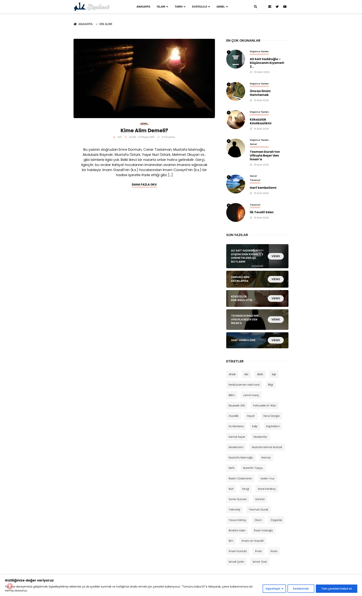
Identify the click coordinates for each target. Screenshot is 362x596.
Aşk (274, 374)
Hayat (251, 416)
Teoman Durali (258, 509)
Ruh (231, 489)
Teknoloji (234, 509)
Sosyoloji (199, 6)
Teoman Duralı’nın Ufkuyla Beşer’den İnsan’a (265, 155)
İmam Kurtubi (238, 551)
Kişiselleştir (273, 589)
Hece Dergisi (271, 416)
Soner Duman (238, 499)
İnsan (274, 551)
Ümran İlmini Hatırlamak (260, 93)
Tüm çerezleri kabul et (336, 589)
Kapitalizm (273, 426)
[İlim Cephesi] (92, 6)
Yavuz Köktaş (237, 520)
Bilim (232, 395)
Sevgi (245, 489)
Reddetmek (301, 589)
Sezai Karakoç (267, 489)
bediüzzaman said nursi (244, 385)
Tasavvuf (255, 180)
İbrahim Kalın (237, 530)
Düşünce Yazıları (259, 51)
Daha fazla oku (144, 184)
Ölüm (258, 520)
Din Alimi (105, 24)
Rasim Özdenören (240, 478)
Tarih (179, 6)
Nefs (232, 468)
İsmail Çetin (236, 562)
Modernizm (236, 447)
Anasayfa (143, 6)
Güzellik (234, 416)
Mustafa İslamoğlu (241, 457)
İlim (231, 541)
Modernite (260, 437)
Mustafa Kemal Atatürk (267, 447)
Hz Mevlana (236, 426)
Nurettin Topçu (253, 468)
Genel (220, 6)
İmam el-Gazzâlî (253, 541)
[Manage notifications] (10, 586)
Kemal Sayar (237, 437)
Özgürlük (276, 520)
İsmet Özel (260, 562)
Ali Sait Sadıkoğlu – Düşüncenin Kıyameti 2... (267, 63)
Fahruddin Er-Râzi (264, 405)
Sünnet (260, 499)
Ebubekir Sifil (237, 405)
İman (258, 551)
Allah (260, 374)
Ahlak (232, 374)
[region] (181, 585)
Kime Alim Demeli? (144, 131)
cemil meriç (251, 395)
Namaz (266, 457)
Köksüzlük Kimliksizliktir (261, 121)
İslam (161, 6)
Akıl (246, 374)
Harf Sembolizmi (263, 188)
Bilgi (270, 385)
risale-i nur (268, 478)
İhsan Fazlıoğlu (263, 530)
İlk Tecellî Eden (262, 212)
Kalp (255, 426)
